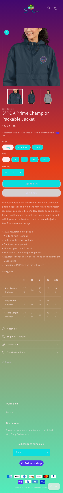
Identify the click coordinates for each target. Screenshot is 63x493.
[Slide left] (3, 97)
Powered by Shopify (40, 487)
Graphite (22, 147)
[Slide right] (59, 97)
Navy (8, 147)
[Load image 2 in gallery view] (31, 96)
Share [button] (8, 361)
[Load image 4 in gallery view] (47, 96)
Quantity (6, 166)
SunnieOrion (27, 487)
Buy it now (31, 192)
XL (34, 159)
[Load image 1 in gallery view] (14, 96)
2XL (45, 159)
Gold (37, 147)
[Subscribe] (46, 452)
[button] (6, 8)
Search (9, 411)
